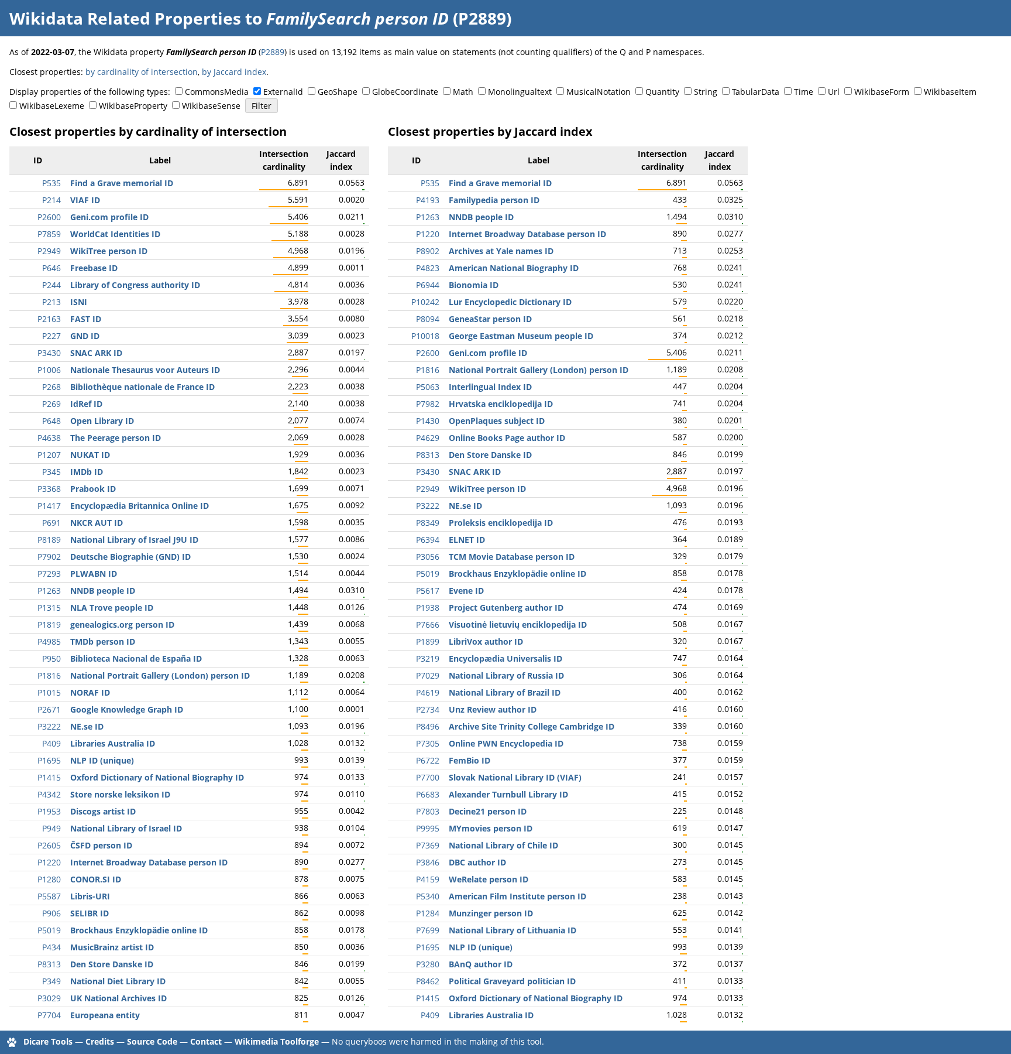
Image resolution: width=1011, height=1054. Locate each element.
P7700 (427, 777)
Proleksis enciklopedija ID (501, 522)
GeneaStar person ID (490, 318)
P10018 (425, 335)
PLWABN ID (93, 573)
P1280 (49, 879)
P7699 (427, 930)
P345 (51, 471)
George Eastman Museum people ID (521, 335)
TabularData (755, 91)
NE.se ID (87, 726)
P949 (51, 828)
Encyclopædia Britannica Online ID (139, 505)
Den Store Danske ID (111, 964)
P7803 (427, 811)
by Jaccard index (234, 71)
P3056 (427, 556)
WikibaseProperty (133, 105)
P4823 (427, 267)
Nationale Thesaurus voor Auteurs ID (145, 369)
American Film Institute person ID (517, 896)
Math (463, 91)
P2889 (272, 51)
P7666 (427, 624)
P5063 (427, 386)
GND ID (84, 335)
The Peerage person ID (115, 437)
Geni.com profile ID (109, 217)
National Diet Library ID (118, 981)
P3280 (427, 964)
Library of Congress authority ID (135, 284)
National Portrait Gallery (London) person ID (160, 675)
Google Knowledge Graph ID (126, 709)
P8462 (427, 981)
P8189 (49, 539)
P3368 (49, 488)
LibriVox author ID (486, 641)
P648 (51, 420)
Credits (99, 1041)
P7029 (427, 675)
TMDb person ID (102, 641)
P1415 (49, 777)
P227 (51, 335)
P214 (51, 200)
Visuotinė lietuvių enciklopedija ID (518, 624)
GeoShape (337, 91)
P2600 (49, 217)
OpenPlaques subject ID (497, 420)
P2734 (427, 709)
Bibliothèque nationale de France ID (142, 386)
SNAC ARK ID (96, 352)
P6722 (427, 760)
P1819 (49, 624)
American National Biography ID (514, 267)
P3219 (427, 658)
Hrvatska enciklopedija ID (501, 403)
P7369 (427, 845)
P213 (51, 301)
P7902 (49, 556)
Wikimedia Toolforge (277, 1041)
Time (803, 91)
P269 (51, 403)
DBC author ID (477, 862)
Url (834, 91)
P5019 (49, 930)
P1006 (49, 369)
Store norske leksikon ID (120, 794)
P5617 (427, 590)
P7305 (427, 743)
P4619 (427, 692)
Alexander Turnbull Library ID (508, 794)
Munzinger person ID (491, 913)
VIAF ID (85, 200)
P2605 (49, 845)
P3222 (49, 726)
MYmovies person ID (490, 828)
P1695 (49, 760)
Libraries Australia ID (112, 743)
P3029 (49, 998)
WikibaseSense (211, 105)
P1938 (427, 607)
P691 (51, 522)
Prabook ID (93, 488)
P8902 (427, 250)
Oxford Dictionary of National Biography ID (157, 777)
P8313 (49, 964)
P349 (51, 981)
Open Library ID (102, 420)
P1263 (49, 590)
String (705, 91)
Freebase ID (94, 267)
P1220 (49, 862)
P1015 (49, 692)
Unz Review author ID (493, 709)
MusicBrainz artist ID (112, 947)
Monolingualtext (520, 91)
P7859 (49, 233)
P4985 (49, 641)
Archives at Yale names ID (501, 250)
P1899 (427, 641)
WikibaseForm (881, 91)
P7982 (427, 403)
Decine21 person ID (488, 811)
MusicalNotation (598, 91)
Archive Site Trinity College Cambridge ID (531, 726)
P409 (51, 743)
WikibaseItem (950, 91)
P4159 (427, 879)
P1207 (49, 454)
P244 (51, 284)
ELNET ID (467, 539)
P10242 (425, 301)
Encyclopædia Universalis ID (505, 658)
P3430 (49, 352)
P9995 (427, 828)
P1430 (427, 420)
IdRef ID (86, 403)
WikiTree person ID (108, 250)
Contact (206, 1041)
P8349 (427, 522)
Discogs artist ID (103, 811)
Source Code (152, 1041)
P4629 (427, 437)
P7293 (49, 573)
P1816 (49, 675)
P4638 (49, 437)
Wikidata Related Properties (125, 18)
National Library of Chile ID (503, 845)
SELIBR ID (89, 913)
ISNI (78, 301)
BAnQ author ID (481, 964)
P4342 (49, 794)
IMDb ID (86, 471)
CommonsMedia (217, 91)
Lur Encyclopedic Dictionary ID (510, 301)
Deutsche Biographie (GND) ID (130, 556)
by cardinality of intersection (141, 71)
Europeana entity (105, 1015)
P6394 (427, 539)
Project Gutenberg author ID (506, 607)
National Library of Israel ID (126, 828)
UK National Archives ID (118, 998)
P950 (51, 658)
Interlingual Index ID (490, 386)
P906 (51, 913)
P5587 (49, 896)
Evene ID (466, 590)
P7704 (49, 1015)
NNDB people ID (102, 590)
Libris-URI (90, 896)
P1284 (427, 913)
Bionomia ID (473, 284)
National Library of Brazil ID (504, 692)
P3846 (427, 862)
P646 (51, 267)
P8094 (427, 318)
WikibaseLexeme (51, 105)
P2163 (49, 318)
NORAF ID (90, 692)
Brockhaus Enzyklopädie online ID (139, 930)
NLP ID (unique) (102, 760)
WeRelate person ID (488, 879)
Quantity (662, 91)
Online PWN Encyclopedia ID (506, 743)
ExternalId (283, 91)
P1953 (49, 811)
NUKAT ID (90, 454)
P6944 (427, 284)
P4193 (427, 200)
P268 (51, 386)
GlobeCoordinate (405, 91)
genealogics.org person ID (122, 624)
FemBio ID (469, 760)
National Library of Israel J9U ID (134, 539)
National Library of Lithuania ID (512, 930)
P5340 (427, 896)
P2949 (49, 250)
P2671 (49, 709)
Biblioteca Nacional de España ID (136, 658)
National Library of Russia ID (506, 675)
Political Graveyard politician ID (512, 981)
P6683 (427, 794)
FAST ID (85, 318)
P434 (51, 947)
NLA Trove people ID (111, 607)
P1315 (49, 607)
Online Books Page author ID (507, 437)
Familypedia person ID (494, 200)
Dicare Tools (48, 1041)
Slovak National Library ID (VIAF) (515, 777)
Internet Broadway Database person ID (149, 862)
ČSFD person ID (101, 845)
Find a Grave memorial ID (121, 183)
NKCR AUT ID (96, 522)
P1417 (49, 505)
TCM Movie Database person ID (512, 556)
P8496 (427, 726)
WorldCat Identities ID (115, 233)
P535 (51, 183)
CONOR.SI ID (95, 879)
